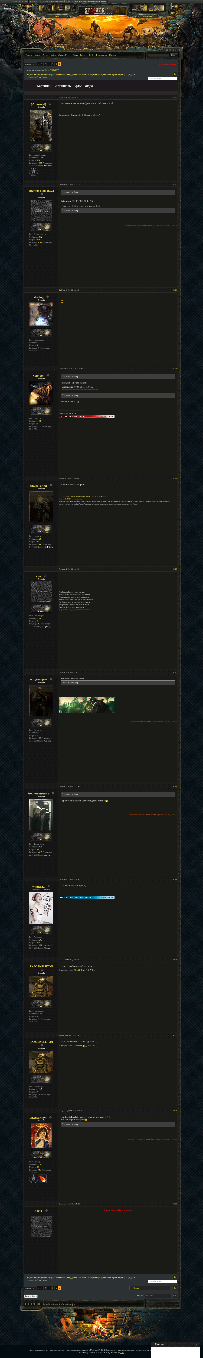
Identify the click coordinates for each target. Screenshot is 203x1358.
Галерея (83, 55)
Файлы (53, 55)
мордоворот (38, 679)
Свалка (83, 74)
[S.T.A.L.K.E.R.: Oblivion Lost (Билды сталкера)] (45, 10)
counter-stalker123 (41, 190)
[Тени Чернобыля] (57, 10)
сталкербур (38, 1118)
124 (175, 368)
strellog (38, 297)
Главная (29, 55)
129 (175, 879)
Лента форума (101, 55)
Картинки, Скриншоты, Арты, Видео (106, 74)
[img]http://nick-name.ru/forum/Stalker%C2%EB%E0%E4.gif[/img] (84, 496)
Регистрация (148, 16)
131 (175, 1035)
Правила (112, 55)
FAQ (91, 55)
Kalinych (38, 375)
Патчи (75, 55)
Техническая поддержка (67, 74)
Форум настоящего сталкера (40, 74)
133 (175, 1204)
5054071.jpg (79, 970)
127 (175, 672)
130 (175, 960)
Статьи (45, 55)
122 (175, 184)
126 (175, 569)
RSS (69, 1)
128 (175, 786)
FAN (47, 70)
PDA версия (44, 1)
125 (175, 478)
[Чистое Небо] (70, 10)
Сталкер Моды (64, 55)
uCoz (122, 1352)
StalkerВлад (38, 485)
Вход (57, 16)
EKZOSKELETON (41, 966)
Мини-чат (158, 1344)
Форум (37, 55)
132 (175, 1111)
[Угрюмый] (38, 104)
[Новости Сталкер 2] (156, 10)
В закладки (33, 1)
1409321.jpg (79, 1045)
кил (38, 576)
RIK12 (38, 1211)
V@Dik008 (54, 70)
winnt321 (38, 886)
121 (175, 97)
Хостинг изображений (58, 1)
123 (175, 290)
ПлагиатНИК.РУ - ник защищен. (71, 499)
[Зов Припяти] (138, 10)
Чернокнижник (38, 793)
